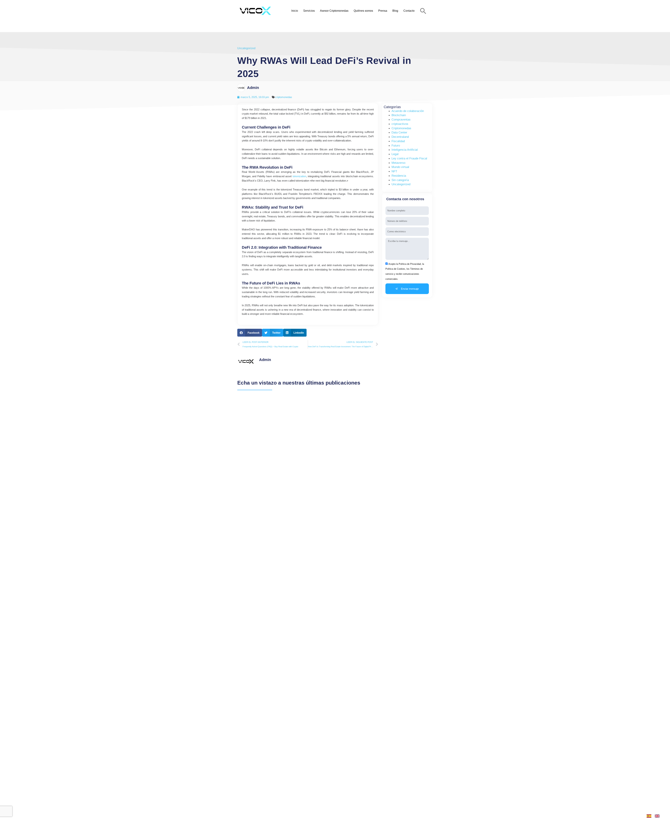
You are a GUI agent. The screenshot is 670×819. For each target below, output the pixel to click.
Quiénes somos (363, 10)
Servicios (309, 10)
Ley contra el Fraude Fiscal (409, 158)
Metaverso (398, 162)
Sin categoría (400, 180)
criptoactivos (400, 124)
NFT (394, 171)
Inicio (294, 10)
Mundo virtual (400, 167)
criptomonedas (283, 97)
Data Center (399, 132)
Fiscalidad (398, 141)
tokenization (299, 176)
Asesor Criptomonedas (334, 10)
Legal (395, 154)
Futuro (396, 145)
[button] (423, 11)
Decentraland (400, 136)
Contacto (409, 10)
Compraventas (401, 119)
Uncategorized (246, 48)
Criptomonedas (401, 128)
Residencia (399, 175)
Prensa (382, 10)
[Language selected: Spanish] (655, 816)
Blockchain (399, 115)
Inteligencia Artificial (405, 149)
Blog (395, 10)
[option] (658, 816)
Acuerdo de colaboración (408, 111)
